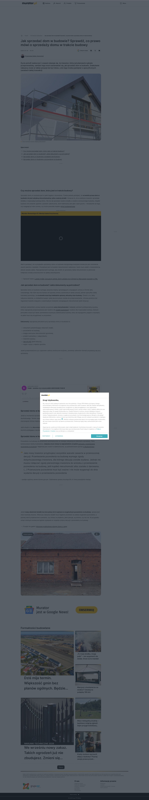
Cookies (53, 431)
